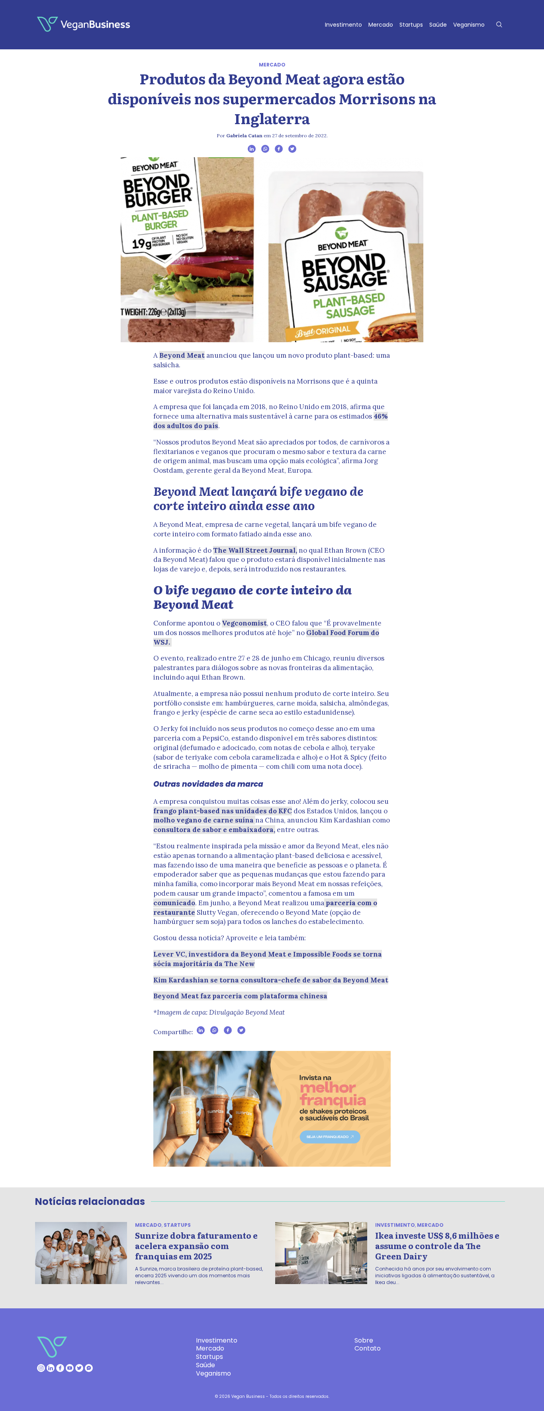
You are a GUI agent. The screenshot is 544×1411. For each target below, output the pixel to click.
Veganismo (469, 25)
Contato (367, 1348)
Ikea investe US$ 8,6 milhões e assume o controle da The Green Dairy (437, 1245)
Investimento (343, 25)
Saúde (438, 25)
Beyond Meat (182, 355)
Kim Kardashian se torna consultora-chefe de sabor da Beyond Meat (270, 980)
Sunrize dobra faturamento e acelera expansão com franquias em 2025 (196, 1245)
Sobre (363, 1340)
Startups (411, 25)
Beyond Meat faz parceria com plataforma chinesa (240, 996)
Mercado (380, 25)
